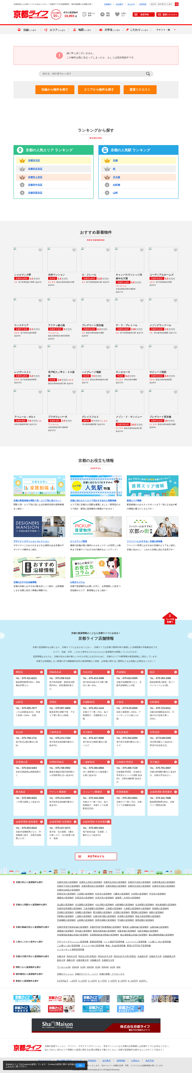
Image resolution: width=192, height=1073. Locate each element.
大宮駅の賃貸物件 (121, 912)
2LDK (97, 967)
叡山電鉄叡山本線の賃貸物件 (134, 935)
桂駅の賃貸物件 (156, 912)
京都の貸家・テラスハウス (111, 974)
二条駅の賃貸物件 (83, 916)
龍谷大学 (61, 960)
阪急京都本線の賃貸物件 (104, 931)
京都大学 (61, 956)
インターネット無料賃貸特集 (70, 949)
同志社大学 (72, 956)
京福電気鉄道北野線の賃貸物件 (104, 935)
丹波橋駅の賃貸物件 (66, 920)
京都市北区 (34, 160)
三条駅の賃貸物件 (114, 908)
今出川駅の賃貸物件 (104, 904)
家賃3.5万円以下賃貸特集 (139, 945)
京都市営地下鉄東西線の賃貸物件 (105, 927)
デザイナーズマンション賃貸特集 (72, 941)
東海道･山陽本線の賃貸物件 (135, 927)
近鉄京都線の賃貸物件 (147, 931)
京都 (115, 160)
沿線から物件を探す (54, 89)
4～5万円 (82, 981)
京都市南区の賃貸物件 (116, 886)
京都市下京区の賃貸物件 (68, 886)
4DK (118, 967)
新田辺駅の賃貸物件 (144, 920)
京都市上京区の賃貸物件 (90, 882)
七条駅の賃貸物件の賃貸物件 (137, 908)
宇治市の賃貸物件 (157, 894)
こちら (9, 1066)
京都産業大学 (169, 956)
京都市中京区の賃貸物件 (139, 882)
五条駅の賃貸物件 (65, 912)
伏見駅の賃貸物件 (125, 916)
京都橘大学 (95, 960)
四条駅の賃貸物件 (160, 908)
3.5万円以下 (62, 981)
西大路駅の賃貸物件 (102, 912)
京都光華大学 (82, 960)
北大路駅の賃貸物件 (84, 904)
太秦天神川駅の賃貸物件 (104, 916)
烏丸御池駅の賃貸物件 (165, 904)
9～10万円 (133, 981)
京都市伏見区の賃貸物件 (163, 886)
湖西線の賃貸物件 (65, 931)
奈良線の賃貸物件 (83, 931)
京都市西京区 (35, 192)
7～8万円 (112, 981)
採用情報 (142, 4)
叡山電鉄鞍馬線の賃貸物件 (161, 935)
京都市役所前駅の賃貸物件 (69, 908)
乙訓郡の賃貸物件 (85, 894)
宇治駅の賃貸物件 (125, 920)
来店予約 (144, 14)
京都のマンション (65, 974)
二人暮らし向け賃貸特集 (68, 945)
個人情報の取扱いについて (69, 1060)
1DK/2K (75, 967)
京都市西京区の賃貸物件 (92, 886)
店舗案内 (107, 4)
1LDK (83, 967)
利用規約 (92, 1060)
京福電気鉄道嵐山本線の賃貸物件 (72, 935)
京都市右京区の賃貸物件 (139, 886)
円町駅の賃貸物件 (65, 916)
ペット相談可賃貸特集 (114, 941)
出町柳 (116, 185)
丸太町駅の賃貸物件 (144, 904)
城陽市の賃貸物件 (65, 898)
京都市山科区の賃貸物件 (68, 890)
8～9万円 (122, 981)
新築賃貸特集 (96, 941)
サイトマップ (44, 1060)
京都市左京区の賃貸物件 (115, 882)
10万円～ (143, 981)
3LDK (112, 967)
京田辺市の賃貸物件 (84, 898)
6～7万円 (102, 981)
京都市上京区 (35, 177)
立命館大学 (142, 956)
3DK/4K (105, 967)
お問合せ (135, 1060)
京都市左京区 (35, 169)
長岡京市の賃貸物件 (66, 894)
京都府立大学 (108, 960)
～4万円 (73, 981)
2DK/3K (90, 967)
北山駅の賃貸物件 (65, 904)
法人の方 (131, 4)
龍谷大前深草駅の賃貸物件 (147, 916)
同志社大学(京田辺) (87, 956)
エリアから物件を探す (99, 89)
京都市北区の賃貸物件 (67, 882)
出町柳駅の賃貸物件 (124, 904)
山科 (115, 192)
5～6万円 (92, 981)
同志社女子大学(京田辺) (125, 956)
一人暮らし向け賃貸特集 (159, 941)
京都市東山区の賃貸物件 (163, 882)
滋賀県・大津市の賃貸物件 (127, 898)
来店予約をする (96, 856)
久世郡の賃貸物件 (139, 894)
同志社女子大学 (105, 956)
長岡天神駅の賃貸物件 (105, 920)
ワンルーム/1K (64, 967)
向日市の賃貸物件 (103, 894)
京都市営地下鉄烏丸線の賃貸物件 (72, 927)
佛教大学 (71, 960)
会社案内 (119, 4)
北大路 (116, 177)
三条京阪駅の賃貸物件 (93, 908)
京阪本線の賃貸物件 (126, 931)
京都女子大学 (155, 956)
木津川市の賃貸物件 (104, 898)
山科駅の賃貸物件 (85, 920)
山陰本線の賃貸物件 (159, 927)
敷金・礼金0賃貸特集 (116, 945)
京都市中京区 (35, 185)
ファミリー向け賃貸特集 (92, 945)
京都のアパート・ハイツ (86, 974)
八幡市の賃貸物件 (121, 894)
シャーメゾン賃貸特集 (136, 941)
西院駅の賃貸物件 (139, 912)
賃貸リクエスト (170, 14)
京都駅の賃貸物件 (83, 912)
